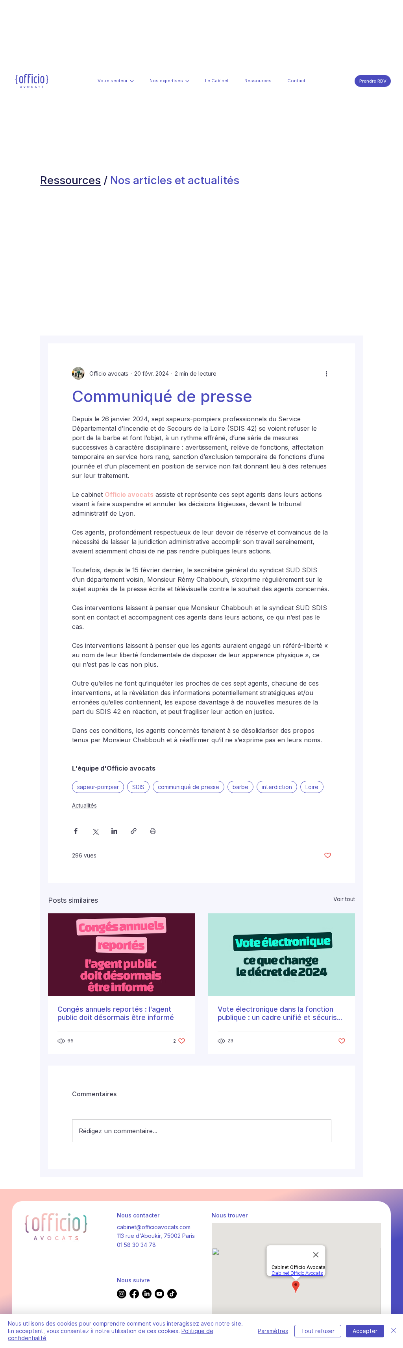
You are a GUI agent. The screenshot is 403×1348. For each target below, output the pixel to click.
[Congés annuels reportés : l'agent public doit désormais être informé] (121, 954)
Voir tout (344, 899)
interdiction (277, 787)
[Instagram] (121, 1293)
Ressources (70, 180)
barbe (240, 787)
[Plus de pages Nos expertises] (187, 81)
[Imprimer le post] (153, 831)
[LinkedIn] (147, 1293)
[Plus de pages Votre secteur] (132, 81)
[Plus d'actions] (326, 373)
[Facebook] (134, 1293)
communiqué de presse (188, 787)
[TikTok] (172, 1293)
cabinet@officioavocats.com (153, 1227)
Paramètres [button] (273, 1331)
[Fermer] (393, 1331)
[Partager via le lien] (133, 831)
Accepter (365, 1331)
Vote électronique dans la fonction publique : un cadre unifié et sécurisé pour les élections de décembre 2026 (281, 1013)
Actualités (84, 805)
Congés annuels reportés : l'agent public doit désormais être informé (115, 1013)
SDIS (138, 787)
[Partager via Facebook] (75, 831)
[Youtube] (159, 1293)
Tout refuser (318, 1331)
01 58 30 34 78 (136, 1244)
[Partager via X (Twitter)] (95, 831)
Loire (311, 787)
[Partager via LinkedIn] (114, 831)
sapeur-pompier (98, 787)
